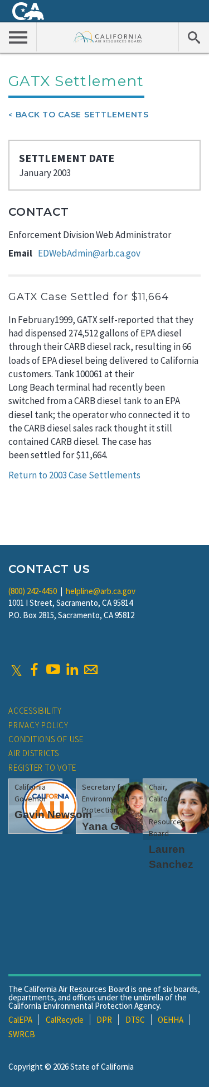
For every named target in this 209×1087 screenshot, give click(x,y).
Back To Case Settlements (82, 115)
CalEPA (20, 1019)
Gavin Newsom (53, 814)
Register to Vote (42, 767)
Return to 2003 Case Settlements (74, 475)
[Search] (193, 36)
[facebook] (34, 669)
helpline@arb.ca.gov (100, 591)
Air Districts (33, 753)
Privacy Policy (38, 725)
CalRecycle (65, 1019)
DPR (104, 1019)
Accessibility (35, 710)
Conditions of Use (46, 739)
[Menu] (18, 36)
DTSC (135, 1019)
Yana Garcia (113, 826)
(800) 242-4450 (32, 591)
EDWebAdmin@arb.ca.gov (89, 253)
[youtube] (53, 669)
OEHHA (170, 1019)
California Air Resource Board (108, 37)
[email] (91, 669)
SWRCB (21, 1034)
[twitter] (16, 669)
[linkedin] (72, 669)
